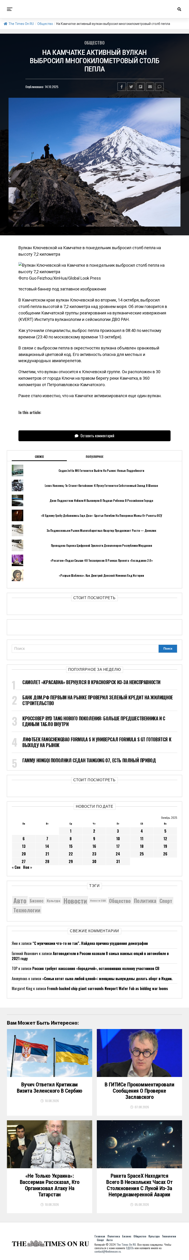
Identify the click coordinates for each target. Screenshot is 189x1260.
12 (165, 838)
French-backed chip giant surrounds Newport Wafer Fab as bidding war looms (107, 988)
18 (142, 846)
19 (165, 846)
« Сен (16, 867)
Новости (75, 900)
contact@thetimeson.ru (107, 1251)
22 (71, 854)
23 (94, 854)
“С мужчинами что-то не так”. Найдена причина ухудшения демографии (90, 943)
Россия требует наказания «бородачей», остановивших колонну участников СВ (95, 968)
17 (118, 846)
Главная (99, 1236)
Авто (20, 900)
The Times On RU (21, 24)
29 (71, 861)
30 (94, 861)
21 (47, 854)
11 (141, 838)
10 (118, 838)
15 (71, 846)
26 (165, 854)
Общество (45, 24)
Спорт (165, 900)
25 (142, 854)
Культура (53, 900)
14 (47, 846)
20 (24, 854)
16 (94, 846)
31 (118, 861)
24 (118, 854)
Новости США (98, 900)
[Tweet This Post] (131, 87)
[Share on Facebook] (122, 87)
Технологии (26, 910)
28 (47, 861)
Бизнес (37, 900)
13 (24, 846)
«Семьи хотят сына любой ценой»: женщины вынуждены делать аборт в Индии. (107, 978)
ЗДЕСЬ (130, 1248)
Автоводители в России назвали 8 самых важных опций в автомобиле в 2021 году (90, 956)
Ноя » (27, 867)
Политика (145, 901)
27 (24, 861)
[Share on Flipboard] (140, 87)
